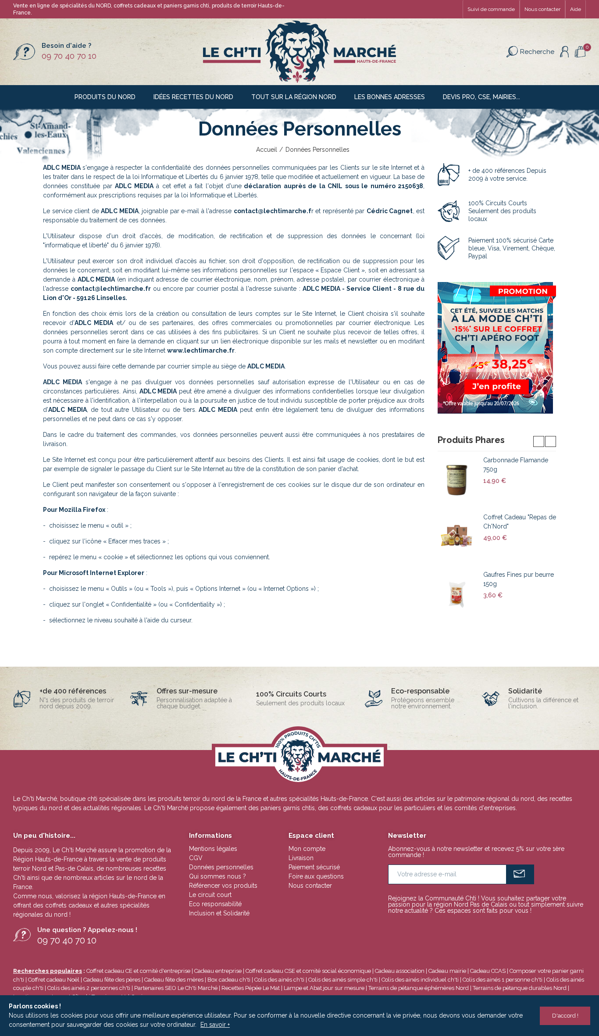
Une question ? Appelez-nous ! (87, 930)
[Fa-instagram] (453, 9)
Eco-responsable (420, 691)
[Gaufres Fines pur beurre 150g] (457, 594)
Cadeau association (399, 971)
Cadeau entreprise (218, 971)
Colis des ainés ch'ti (279, 979)
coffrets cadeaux (68, 905)
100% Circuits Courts (291, 694)
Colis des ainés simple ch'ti (343, 979)
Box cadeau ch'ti (228, 979)
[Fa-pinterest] (439, 9)
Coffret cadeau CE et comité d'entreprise (138, 971)
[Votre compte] (564, 52)
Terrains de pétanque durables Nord (520, 988)
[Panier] (580, 52)
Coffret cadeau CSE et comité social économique (308, 971)
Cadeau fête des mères (173, 979)
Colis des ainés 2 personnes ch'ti (88, 988)
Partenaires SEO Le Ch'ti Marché (175, 988)
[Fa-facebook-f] (425, 9)
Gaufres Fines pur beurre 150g (518, 579)
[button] (491, 9)
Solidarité (525, 691)
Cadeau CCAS (488, 971)
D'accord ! (565, 1015)
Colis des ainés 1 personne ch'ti (502, 979)
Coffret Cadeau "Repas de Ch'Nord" (519, 522)
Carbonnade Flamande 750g (515, 465)
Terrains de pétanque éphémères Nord (418, 988)
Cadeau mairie (447, 971)
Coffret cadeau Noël (53, 979)
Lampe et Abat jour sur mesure (325, 988)
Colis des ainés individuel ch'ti (420, 979)
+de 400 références (72, 691)
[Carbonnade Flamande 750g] (457, 480)
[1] (520, 874)
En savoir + (215, 1024)
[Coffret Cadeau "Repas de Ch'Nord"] (457, 537)
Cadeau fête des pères (111, 979)
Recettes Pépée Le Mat (250, 988)
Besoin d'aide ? (66, 46)
